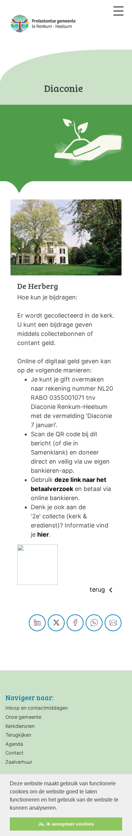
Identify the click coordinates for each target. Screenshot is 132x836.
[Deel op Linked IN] (37, 622)
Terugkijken (18, 735)
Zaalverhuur (18, 762)
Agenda (14, 744)
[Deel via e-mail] (113, 622)
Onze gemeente (23, 717)
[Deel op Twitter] (56, 622)
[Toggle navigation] (118, 11)
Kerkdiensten (20, 726)
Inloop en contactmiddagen (36, 708)
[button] (60, 808)
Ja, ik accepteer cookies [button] (66, 824)
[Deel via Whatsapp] (94, 622)
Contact (14, 753)
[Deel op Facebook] (75, 622)
